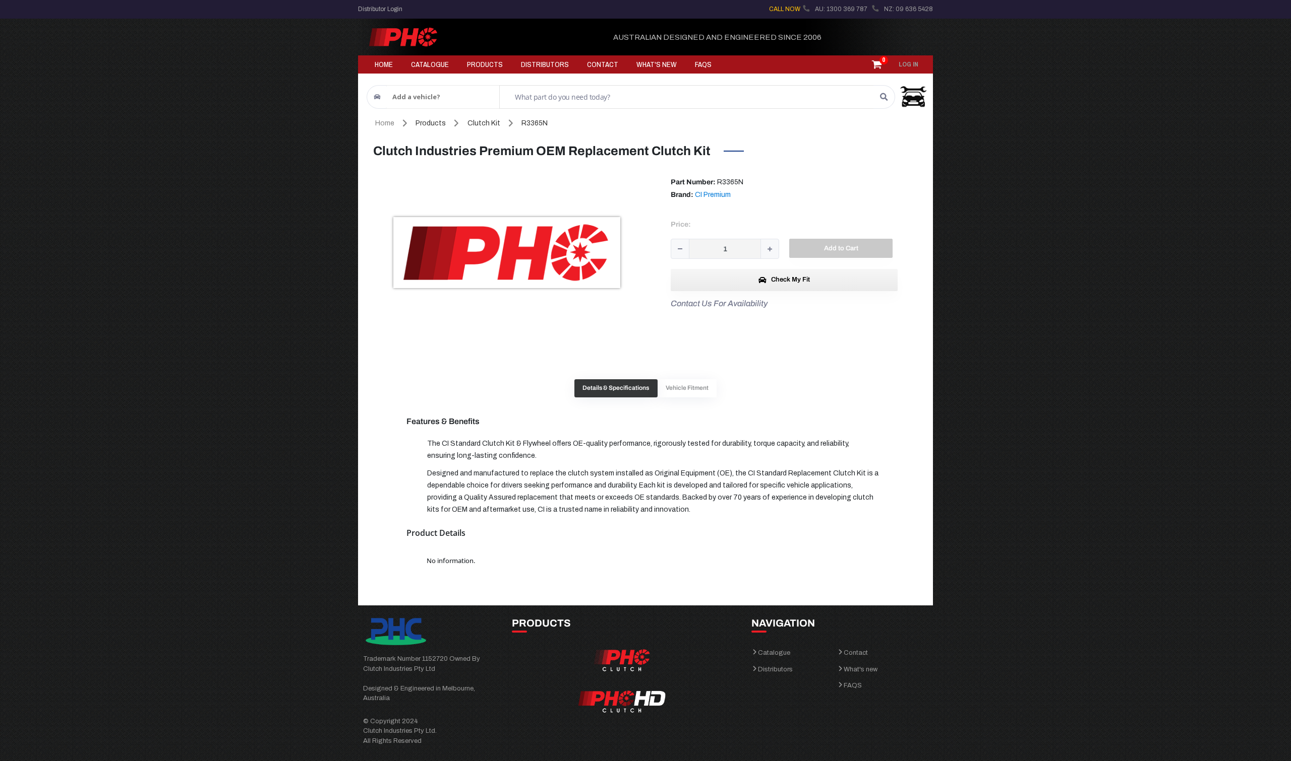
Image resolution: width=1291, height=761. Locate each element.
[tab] (616, 388)
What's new (860, 669)
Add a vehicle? (416, 96)
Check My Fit (790, 279)
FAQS (853, 685)
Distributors (775, 669)
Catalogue (774, 652)
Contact (856, 652)
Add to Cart (841, 248)
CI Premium (713, 194)
